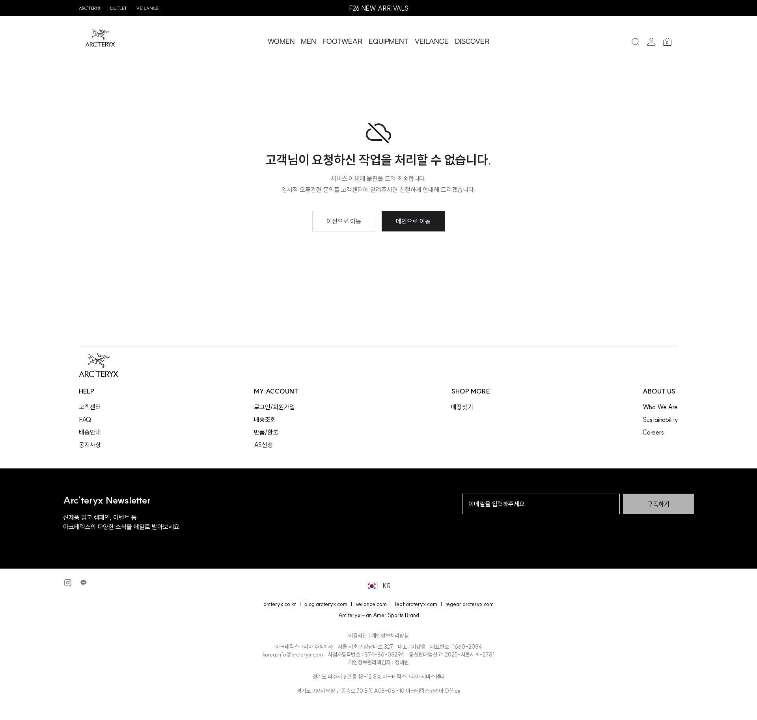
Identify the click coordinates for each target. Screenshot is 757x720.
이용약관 (357, 635)
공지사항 (90, 445)
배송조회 (265, 419)
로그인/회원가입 (274, 407)
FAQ (85, 419)
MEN (308, 41)
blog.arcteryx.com (325, 604)
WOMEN (281, 41)
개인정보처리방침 (390, 635)
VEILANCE (432, 41)
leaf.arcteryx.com (416, 604)
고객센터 (90, 407)
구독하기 (658, 504)
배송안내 (90, 432)
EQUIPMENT (388, 41)
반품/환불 (266, 432)
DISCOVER (472, 41)
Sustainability (660, 419)
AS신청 (263, 445)
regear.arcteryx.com (470, 604)
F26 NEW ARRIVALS (378, 8)
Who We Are (660, 407)
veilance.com (371, 604)
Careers (653, 432)
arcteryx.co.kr (279, 604)
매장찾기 (462, 407)
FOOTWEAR (342, 41)
